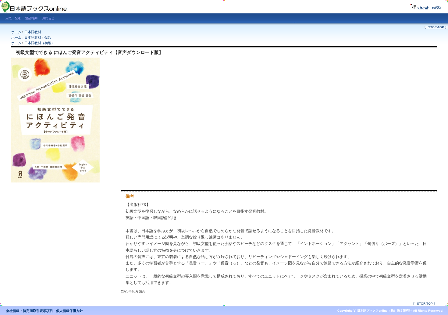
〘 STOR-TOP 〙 (436, 27)
